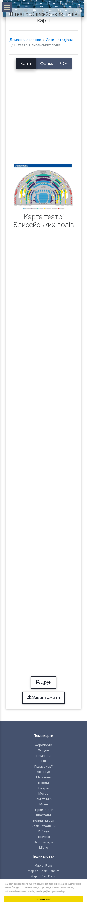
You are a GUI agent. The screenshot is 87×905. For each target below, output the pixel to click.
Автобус (43, 772)
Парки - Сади (43, 810)
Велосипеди (43, 842)
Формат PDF (53, 63)
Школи (43, 782)
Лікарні (43, 788)
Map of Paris (44, 865)
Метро (43, 793)
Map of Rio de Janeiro (43, 871)
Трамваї (43, 836)
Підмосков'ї (43, 766)
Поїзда (43, 831)
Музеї (43, 804)
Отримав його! (43, 899)
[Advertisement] (43, 112)
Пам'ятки (43, 756)
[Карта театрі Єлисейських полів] (43, 186)
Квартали (43, 815)
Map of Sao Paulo (43, 876)
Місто (43, 847)
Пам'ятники (43, 799)
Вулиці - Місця (43, 820)
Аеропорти (43, 745)
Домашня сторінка (25, 40)
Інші (44, 761)
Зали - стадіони (59, 40)
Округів (43, 750)
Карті (25, 63)
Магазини (43, 777)
